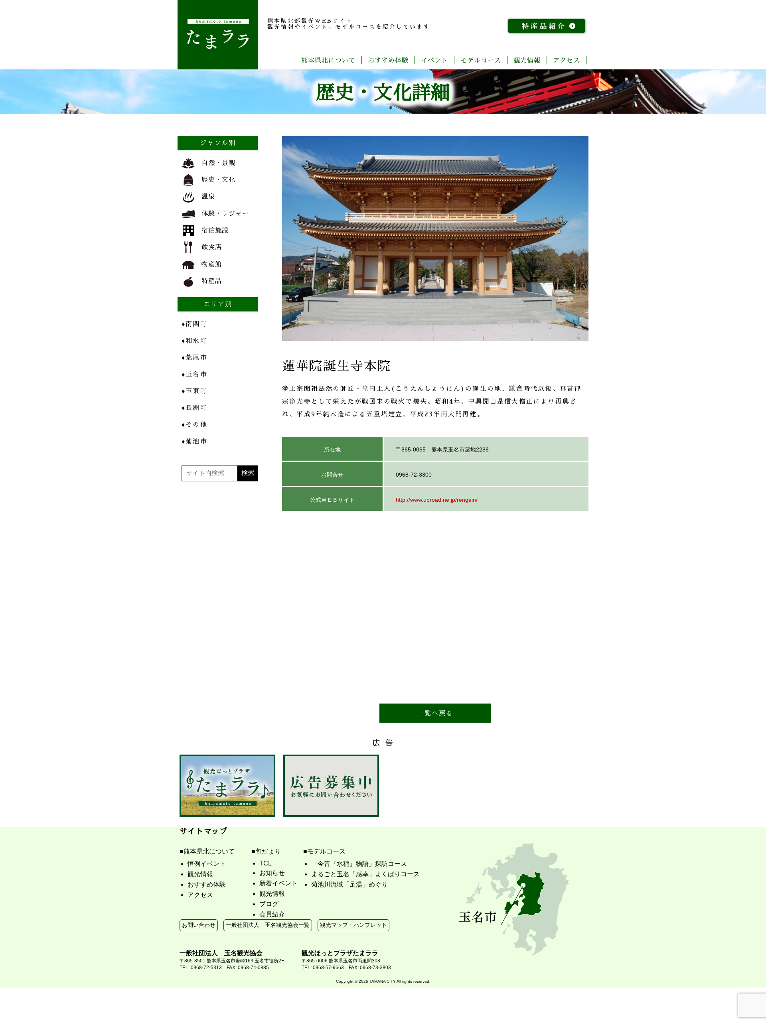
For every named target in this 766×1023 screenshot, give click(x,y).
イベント (434, 60)
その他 (194, 424)
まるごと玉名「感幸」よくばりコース (365, 874)
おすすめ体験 (388, 60)
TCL (265, 863)
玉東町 (194, 390)
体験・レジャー (225, 213)
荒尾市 (194, 357)
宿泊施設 (215, 230)
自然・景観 (218, 162)
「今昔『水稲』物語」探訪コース (359, 863)
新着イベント (278, 883)
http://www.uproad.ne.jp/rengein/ (437, 500)
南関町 (194, 323)
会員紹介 (272, 914)
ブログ (268, 904)
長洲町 (194, 407)
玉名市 (194, 374)
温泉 (208, 196)
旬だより (268, 851)
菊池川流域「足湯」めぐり (349, 884)
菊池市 (194, 441)
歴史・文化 (218, 179)
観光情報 (527, 60)
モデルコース (480, 60)
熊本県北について (328, 60)
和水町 (194, 340)
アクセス (566, 60)
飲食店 (211, 246)
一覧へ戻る (435, 713)
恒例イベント (207, 863)
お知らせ (272, 872)
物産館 (211, 264)
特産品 (211, 280)
